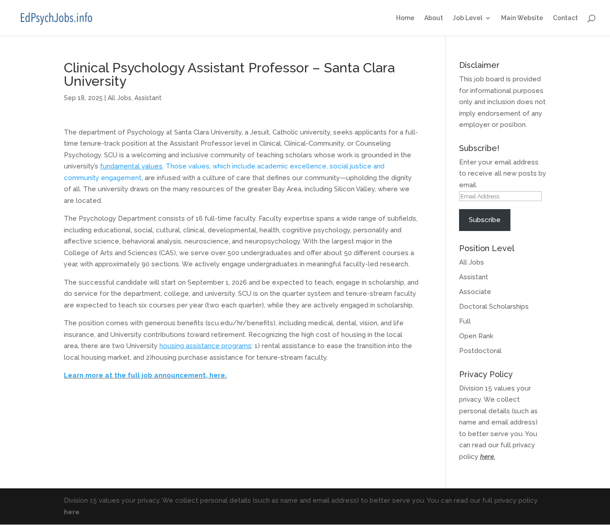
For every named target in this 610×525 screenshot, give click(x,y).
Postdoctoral (480, 351)
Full (465, 321)
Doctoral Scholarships (494, 306)
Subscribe (485, 220)
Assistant (148, 97)
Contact (565, 18)
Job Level (467, 18)
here (487, 457)
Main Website (522, 18)
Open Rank (476, 336)
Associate (475, 292)
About (433, 18)
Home (405, 18)
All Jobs (119, 97)
